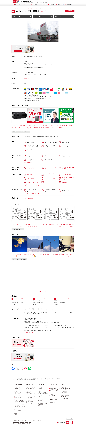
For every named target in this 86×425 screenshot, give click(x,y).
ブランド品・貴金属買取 (42, 392)
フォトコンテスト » (53, 399)
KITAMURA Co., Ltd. (19, 423)
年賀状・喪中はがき (18, 397)
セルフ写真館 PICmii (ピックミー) (31, 400)
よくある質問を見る (28, 332)
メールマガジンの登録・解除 (30, 396)
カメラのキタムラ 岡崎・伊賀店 (20, 298)
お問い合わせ (57, 0)
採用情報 (52, 0)
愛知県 (31, 8)
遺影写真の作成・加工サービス (20, 406)
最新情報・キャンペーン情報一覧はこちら (21, 131)
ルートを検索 (38, 67)
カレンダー (16, 409)
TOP (12, 8)
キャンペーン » (40, 397)
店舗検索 (16, 8)
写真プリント (16, 385)
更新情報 (39, 405)
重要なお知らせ (40, 402)
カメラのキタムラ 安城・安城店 (62, 298)
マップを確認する (28, 67)
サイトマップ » (64, 396)
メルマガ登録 (70, 0)
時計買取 (39, 391)
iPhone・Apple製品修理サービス (31, 385)
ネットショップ (40, 385)
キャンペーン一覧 (40, 399)
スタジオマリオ (29, 391)
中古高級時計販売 (41, 389)
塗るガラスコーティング (30, 388)
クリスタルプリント (18, 387)
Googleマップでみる (43, 291)
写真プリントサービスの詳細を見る (32, 185)
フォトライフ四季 (52, 395)
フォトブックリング (18, 395)
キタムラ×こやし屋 (29, 403)
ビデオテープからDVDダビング (20, 400)
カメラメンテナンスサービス (30, 387)
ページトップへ (70, 418)
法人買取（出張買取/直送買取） (43, 393)
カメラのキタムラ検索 (24, 8)
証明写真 (15, 413)
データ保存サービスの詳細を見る (31, 193)
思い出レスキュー (17, 399)
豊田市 (35, 8)
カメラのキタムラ (64, 385)
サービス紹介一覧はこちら (18, 229)
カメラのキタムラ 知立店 (40, 298)
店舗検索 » (63, 384)
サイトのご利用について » (66, 398)
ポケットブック (17, 393)
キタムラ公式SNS (29, 398)
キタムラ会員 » (64, 389)
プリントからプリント (18, 405)
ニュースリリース (24, 420)
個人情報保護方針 (17, 420)
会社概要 (48, 0)
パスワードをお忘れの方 (65, 395)
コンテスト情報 (51, 400)
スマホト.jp (27, 389)
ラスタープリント (18, 388)
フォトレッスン (51, 394)
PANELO (15, 414)
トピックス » (40, 400)
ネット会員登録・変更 (63, 0)
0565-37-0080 (26, 78)
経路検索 (70, 10)
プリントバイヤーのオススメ (42, 395)
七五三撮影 (28, 392)
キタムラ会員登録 (64, 391)
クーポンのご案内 (29, 397)
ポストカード (16, 396)
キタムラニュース (40, 396)
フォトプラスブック (18, 392)
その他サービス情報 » (30, 384)
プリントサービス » (18, 384)
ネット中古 (40, 388)
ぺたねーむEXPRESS (17, 410)
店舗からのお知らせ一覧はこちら (19, 259)
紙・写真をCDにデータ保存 (19, 404)
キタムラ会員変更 (64, 392)
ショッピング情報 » (41, 384)
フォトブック (16, 391)
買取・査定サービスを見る (30, 162)
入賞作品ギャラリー (52, 402)
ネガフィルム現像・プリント (19, 389)
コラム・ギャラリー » (53, 384)
